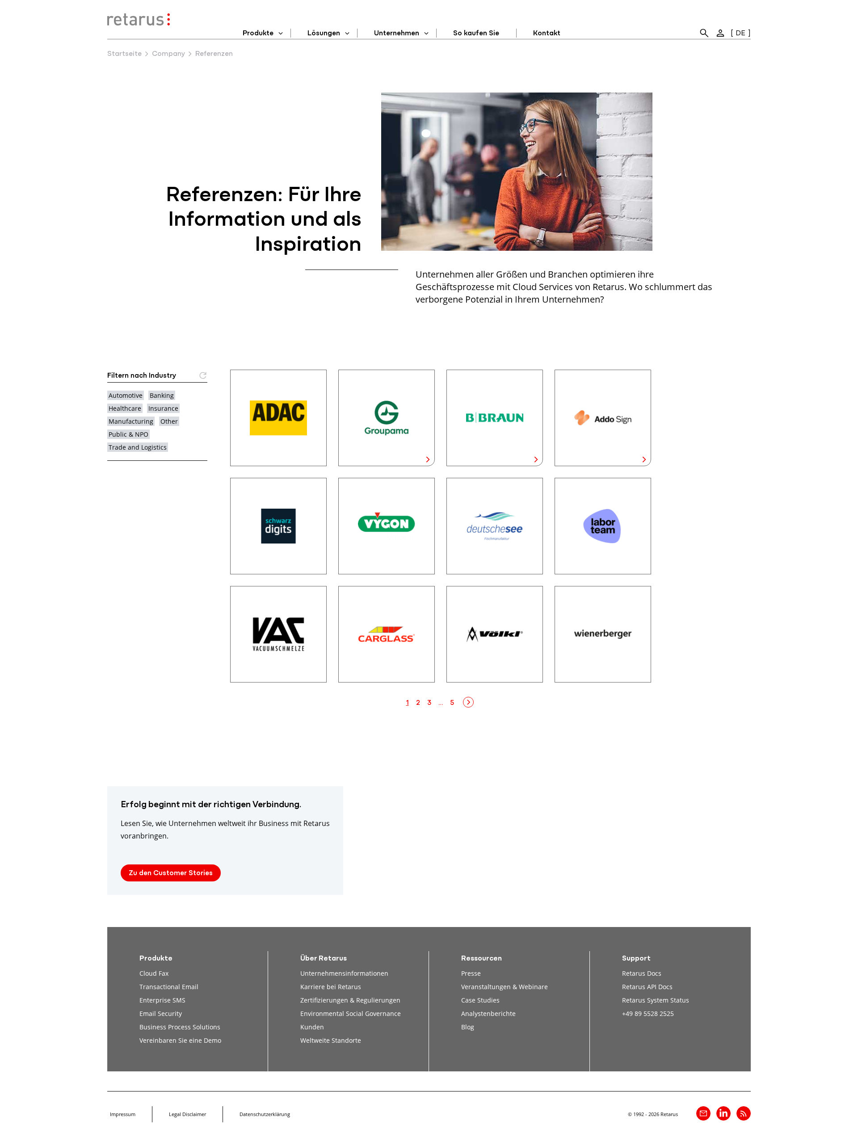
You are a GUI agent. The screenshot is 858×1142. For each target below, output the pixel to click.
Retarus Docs (641, 973)
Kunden (312, 1027)
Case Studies (480, 1000)
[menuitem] (704, 33)
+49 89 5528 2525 (648, 1013)
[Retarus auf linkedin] (723, 1113)
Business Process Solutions (179, 1027)
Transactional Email (168, 986)
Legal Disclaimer (187, 1114)
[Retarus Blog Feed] (743, 1113)
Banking (162, 395)
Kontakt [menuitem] (546, 33)
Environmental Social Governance (350, 1013)
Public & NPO (128, 434)
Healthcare (125, 408)
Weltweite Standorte (330, 1040)
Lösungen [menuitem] (323, 33)
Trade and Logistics (138, 447)
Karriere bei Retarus (330, 986)
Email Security (160, 1013)
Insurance (163, 408)
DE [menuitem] (740, 33)
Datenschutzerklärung (265, 1114)
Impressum (122, 1114)
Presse (471, 973)
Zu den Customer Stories (171, 873)
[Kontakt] (703, 1113)
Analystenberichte (488, 1013)
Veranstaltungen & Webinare (504, 986)
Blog (467, 1027)
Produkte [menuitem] (258, 33)
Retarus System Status (655, 1000)
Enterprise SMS (162, 1000)
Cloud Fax (153, 973)
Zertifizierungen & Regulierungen (350, 1000)
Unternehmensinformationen (344, 973)
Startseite (124, 54)
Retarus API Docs (647, 986)
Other (169, 421)
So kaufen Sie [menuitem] (476, 33)
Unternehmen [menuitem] (396, 33)
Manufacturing (131, 421)
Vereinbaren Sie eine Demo (180, 1040)
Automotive (126, 395)
